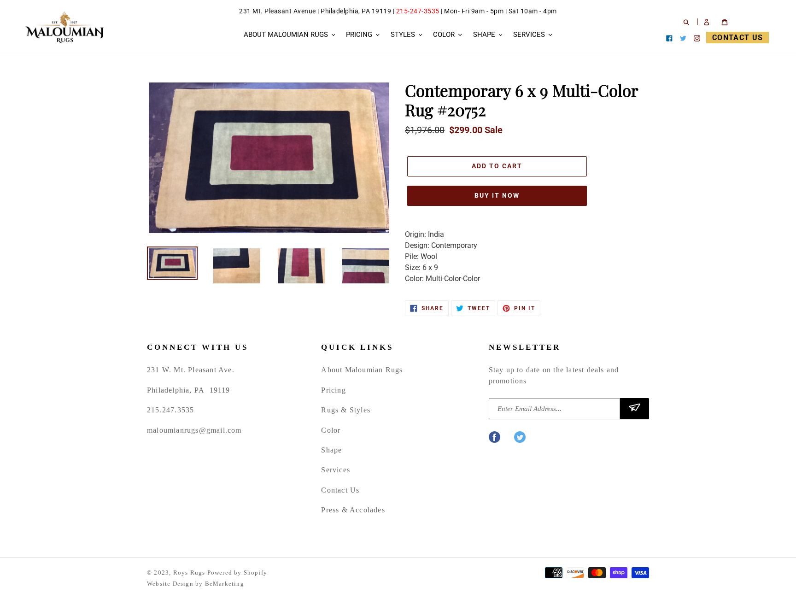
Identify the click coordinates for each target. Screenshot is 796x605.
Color (330, 430)
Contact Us (340, 490)
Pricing (333, 390)
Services (335, 470)
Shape (331, 450)
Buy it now (497, 195)
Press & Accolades (353, 510)
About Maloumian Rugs (362, 370)
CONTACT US (737, 37)
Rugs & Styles (345, 410)
